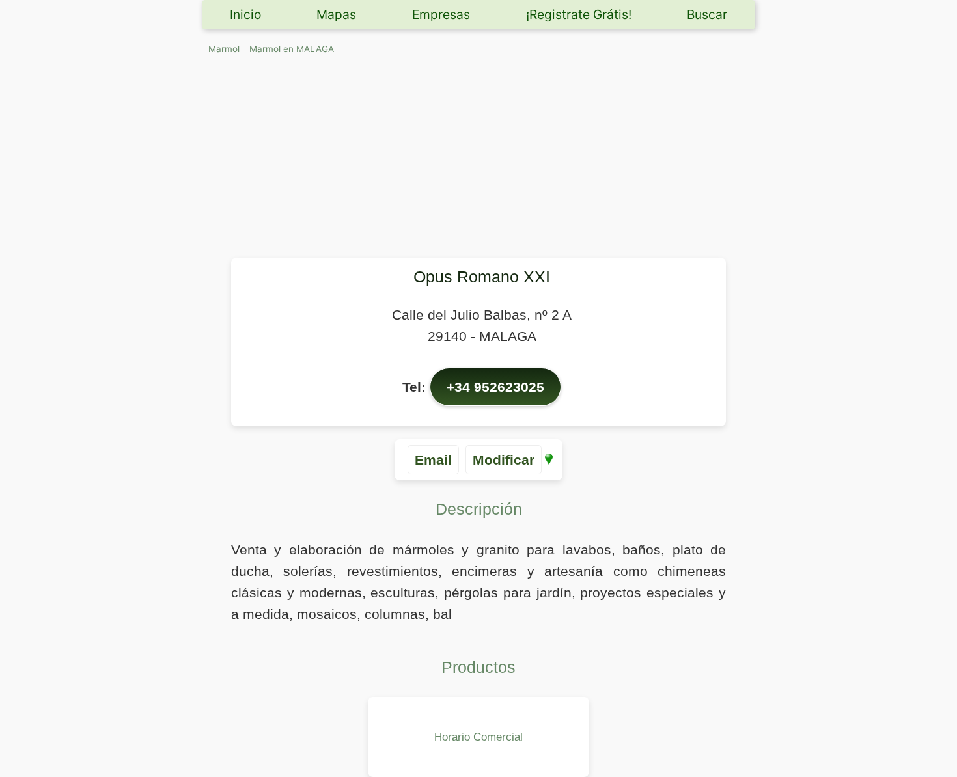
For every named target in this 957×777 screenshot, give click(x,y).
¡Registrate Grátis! (578, 14)
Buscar (707, 14)
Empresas (441, 14)
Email (433, 459)
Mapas (336, 14)
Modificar (503, 459)
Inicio (245, 14)
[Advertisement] (478, 160)
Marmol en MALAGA (291, 49)
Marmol (224, 49)
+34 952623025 (495, 386)
